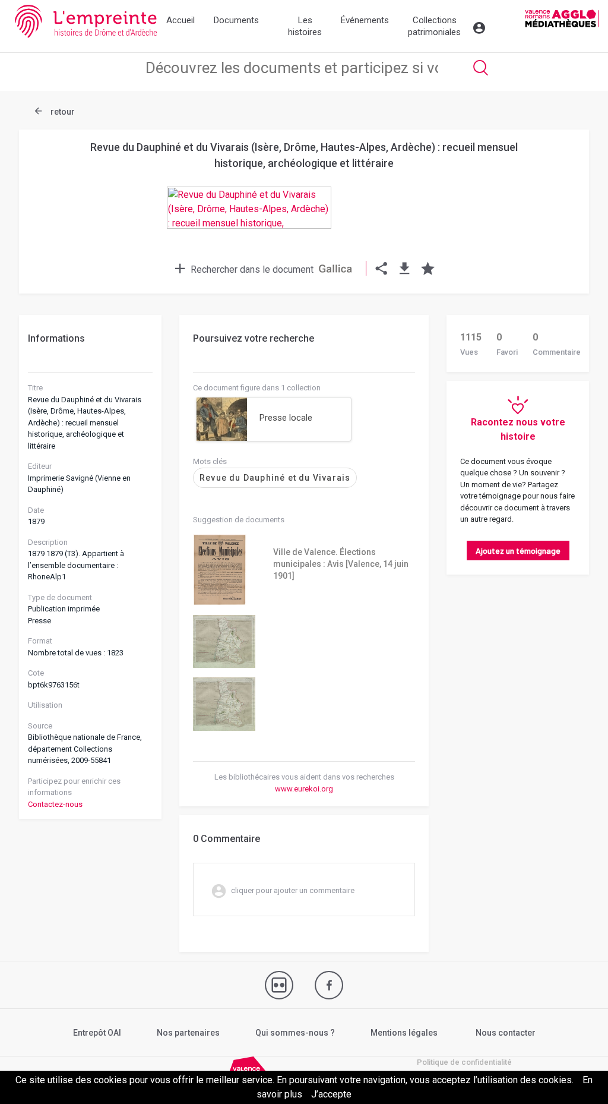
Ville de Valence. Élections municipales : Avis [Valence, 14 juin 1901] (340, 564)
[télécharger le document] (404, 269)
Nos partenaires (188, 1032)
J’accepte (331, 1094)
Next (559, 188)
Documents (236, 20)
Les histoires (305, 26)
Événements (365, 20)
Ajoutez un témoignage (518, 550)
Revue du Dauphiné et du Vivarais (275, 477)
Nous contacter (506, 1032)
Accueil (180, 20)
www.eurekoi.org (304, 788)
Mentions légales (404, 1032)
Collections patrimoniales (434, 26)
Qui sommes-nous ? (295, 1032)
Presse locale (285, 417)
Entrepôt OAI (97, 1032)
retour (62, 111)
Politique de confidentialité (464, 1062)
